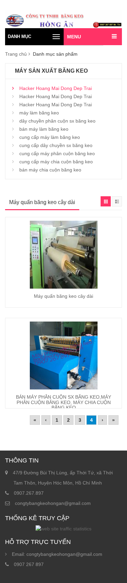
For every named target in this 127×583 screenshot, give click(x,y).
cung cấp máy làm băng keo (49, 137)
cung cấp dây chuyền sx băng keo (55, 145)
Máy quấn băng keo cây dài (63, 296)
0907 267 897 (29, 564)
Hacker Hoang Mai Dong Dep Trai (55, 88)
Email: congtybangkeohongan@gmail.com (57, 554)
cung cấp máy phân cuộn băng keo (57, 153)
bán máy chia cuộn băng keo (50, 169)
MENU (74, 36)
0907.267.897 (29, 493)
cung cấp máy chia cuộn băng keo (56, 161)
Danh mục (19, 36)
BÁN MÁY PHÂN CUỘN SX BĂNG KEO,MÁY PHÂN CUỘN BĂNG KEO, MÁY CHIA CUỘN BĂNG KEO (63, 402)
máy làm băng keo (39, 112)
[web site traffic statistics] (63, 528)
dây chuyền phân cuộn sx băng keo (57, 121)
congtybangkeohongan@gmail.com (53, 503)
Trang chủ (16, 54)
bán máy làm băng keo (43, 129)
